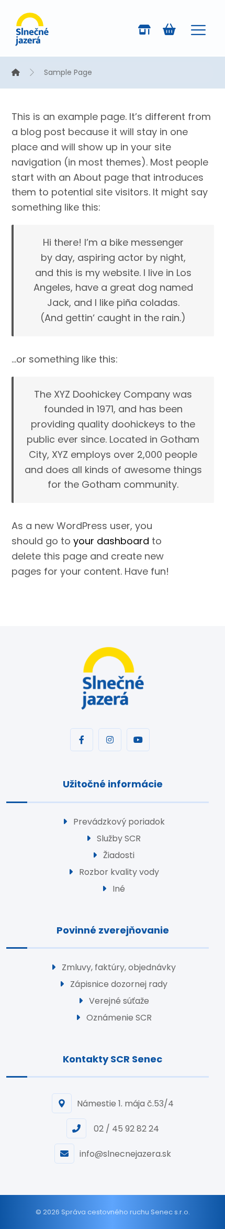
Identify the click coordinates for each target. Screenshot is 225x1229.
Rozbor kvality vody (119, 872)
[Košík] (169, 29)
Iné (119, 889)
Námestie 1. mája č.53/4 (125, 1104)
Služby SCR (119, 838)
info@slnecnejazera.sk (125, 1154)
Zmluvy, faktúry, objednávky (119, 967)
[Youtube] (138, 739)
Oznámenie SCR (119, 1018)
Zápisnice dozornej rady (118, 984)
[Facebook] (81, 739)
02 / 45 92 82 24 (125, 1129)
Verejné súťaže (119, 1001)
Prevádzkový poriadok (119, 822)
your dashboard (111, 540)
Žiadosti (118, 855)
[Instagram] (109, 739)
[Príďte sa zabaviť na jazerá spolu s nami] (32, 29)
